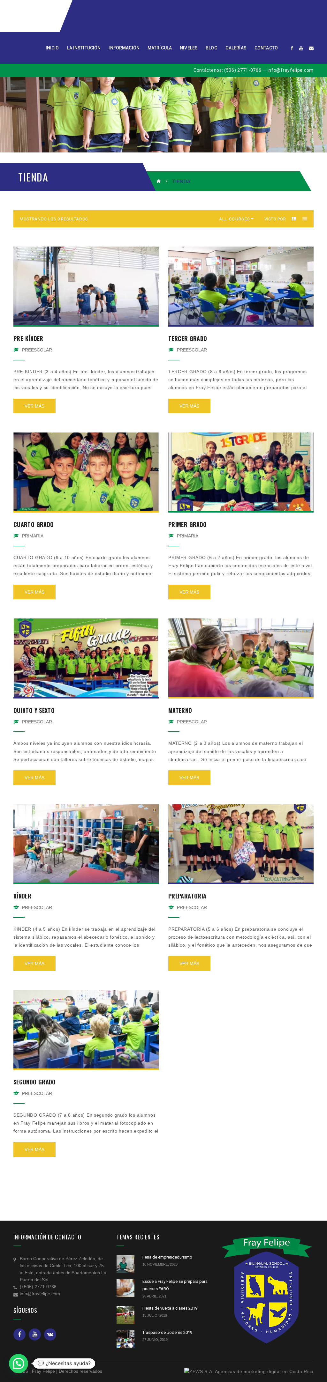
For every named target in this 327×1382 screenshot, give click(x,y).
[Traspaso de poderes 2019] (125, 1339)
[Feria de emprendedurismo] (125, 1264)
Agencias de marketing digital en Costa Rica (264, 1371)
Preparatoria (187, 896)
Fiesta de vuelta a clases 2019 (169, 1308)
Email (50, 1334)
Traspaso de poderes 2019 (167, 1332)
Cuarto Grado (33, 524)
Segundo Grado (34, 1082)
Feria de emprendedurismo (167, 1257)
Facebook (19, 1334)
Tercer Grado (187, 338)
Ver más (34, 406)
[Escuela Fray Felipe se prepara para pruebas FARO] (125, 1288)
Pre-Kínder (28, 338)
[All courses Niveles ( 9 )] (235, 218)
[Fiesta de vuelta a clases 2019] (125, 1315)
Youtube (35, 1334)
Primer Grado (187, 524)
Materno (180, 710)
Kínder (22, 896)
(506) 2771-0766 (243, 70)
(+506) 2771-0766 (38, 1286)
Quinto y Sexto (34, 710)
